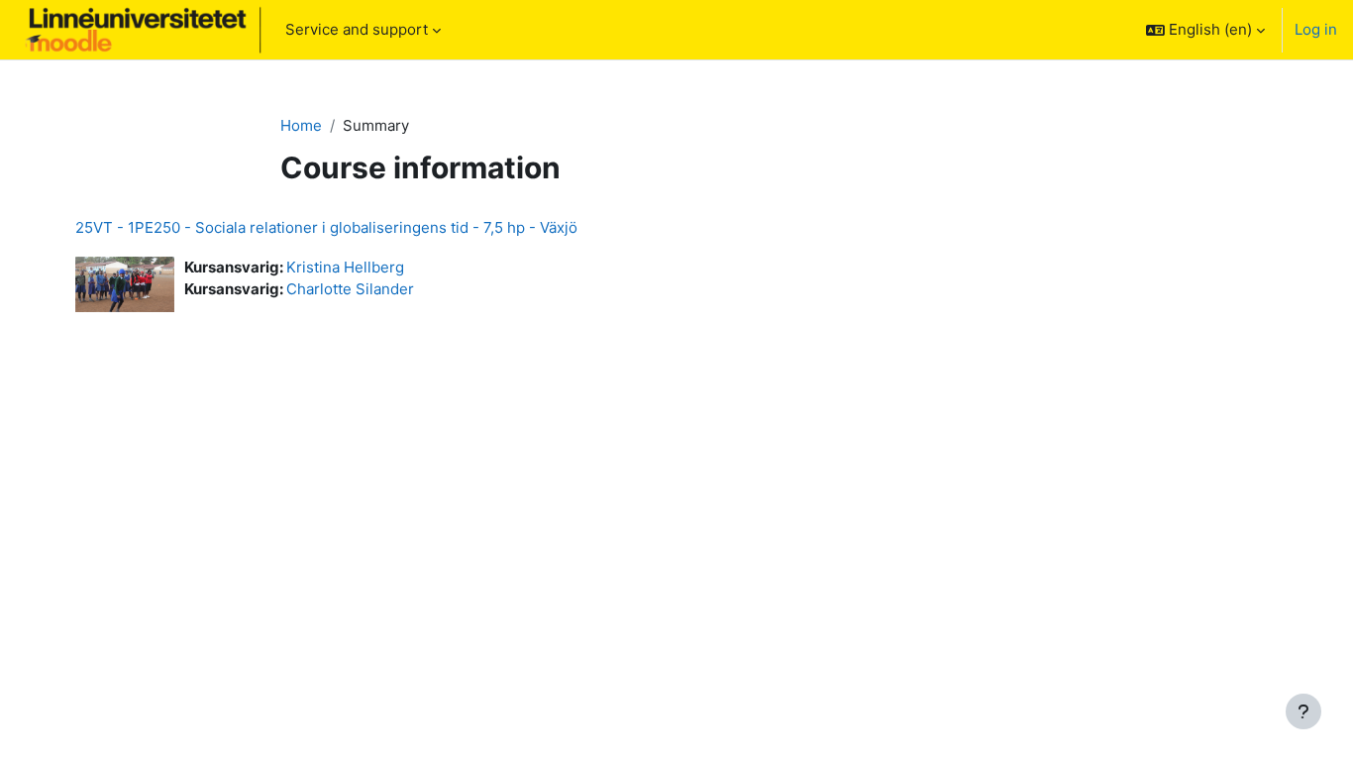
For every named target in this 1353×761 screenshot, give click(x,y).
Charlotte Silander (350, 288)
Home (301, 125)
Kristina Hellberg (345, 267)
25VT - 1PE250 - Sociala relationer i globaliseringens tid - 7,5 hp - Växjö (326, 227)
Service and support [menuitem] (356, 29)
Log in (1316, 29)
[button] (1205, 29)
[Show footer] (1303, 711)
